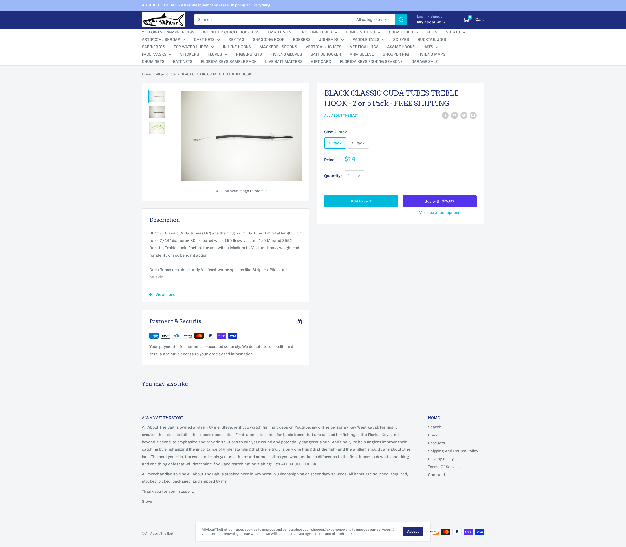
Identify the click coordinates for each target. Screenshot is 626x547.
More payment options (439, 212)
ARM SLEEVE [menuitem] (362, 54)
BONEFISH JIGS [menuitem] (360, 32)
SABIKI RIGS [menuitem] (153, 47)
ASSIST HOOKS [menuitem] (401, 47)
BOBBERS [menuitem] (302, 39)
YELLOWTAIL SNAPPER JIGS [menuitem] (168, 32)
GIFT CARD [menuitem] (321, 61)
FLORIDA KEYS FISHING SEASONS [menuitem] (371, 61)
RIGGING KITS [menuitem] (249, 54)
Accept (413, 531)
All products (166, 74)
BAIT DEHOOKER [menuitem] (326, 54)
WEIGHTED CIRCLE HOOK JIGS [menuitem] (231, 32)
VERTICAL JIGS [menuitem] (364, 47)
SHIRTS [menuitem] (453, 32)
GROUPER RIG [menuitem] (396, 54)
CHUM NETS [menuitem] (153, 61)
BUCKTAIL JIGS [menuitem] (432, 39)
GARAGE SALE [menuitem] (424, 61)
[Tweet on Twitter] (463, 115)
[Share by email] (473, 115)
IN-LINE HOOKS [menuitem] (237, 47)
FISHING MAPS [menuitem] (431, 54)
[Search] (401, 19)
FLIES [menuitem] (432, 32)
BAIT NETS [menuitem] (182, 61)
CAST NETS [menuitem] (204, 39)
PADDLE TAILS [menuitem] (365, 39)
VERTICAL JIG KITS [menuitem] (323, 47)
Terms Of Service (444, 466)
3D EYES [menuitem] (401, 39)
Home (146, 74)
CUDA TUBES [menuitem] (401, 32)
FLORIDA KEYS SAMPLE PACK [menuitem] (229, 61)
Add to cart (361, 201)
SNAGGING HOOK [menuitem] (268, 39)
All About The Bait (341, 115)
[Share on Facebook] (445, 115)
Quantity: (333, 175)
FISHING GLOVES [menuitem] (286, 54)
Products (436, 443)
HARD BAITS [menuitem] (279, 32)
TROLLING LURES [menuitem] (316, 32)
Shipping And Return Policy (453, 451)
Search (435, 427)
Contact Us (438, 474)
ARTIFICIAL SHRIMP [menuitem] (161, 39)
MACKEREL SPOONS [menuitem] (278, 47)
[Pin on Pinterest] (454, 115)
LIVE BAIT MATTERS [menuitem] (283, 61)
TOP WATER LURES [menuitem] (191, 47)
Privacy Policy (441, 459)
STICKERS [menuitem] (189, 54)
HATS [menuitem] (428, 47)
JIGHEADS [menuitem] (328, 39)
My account (429, 22)
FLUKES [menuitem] (215, 54)
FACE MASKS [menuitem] (154, 54)
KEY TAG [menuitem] (236, 39)
